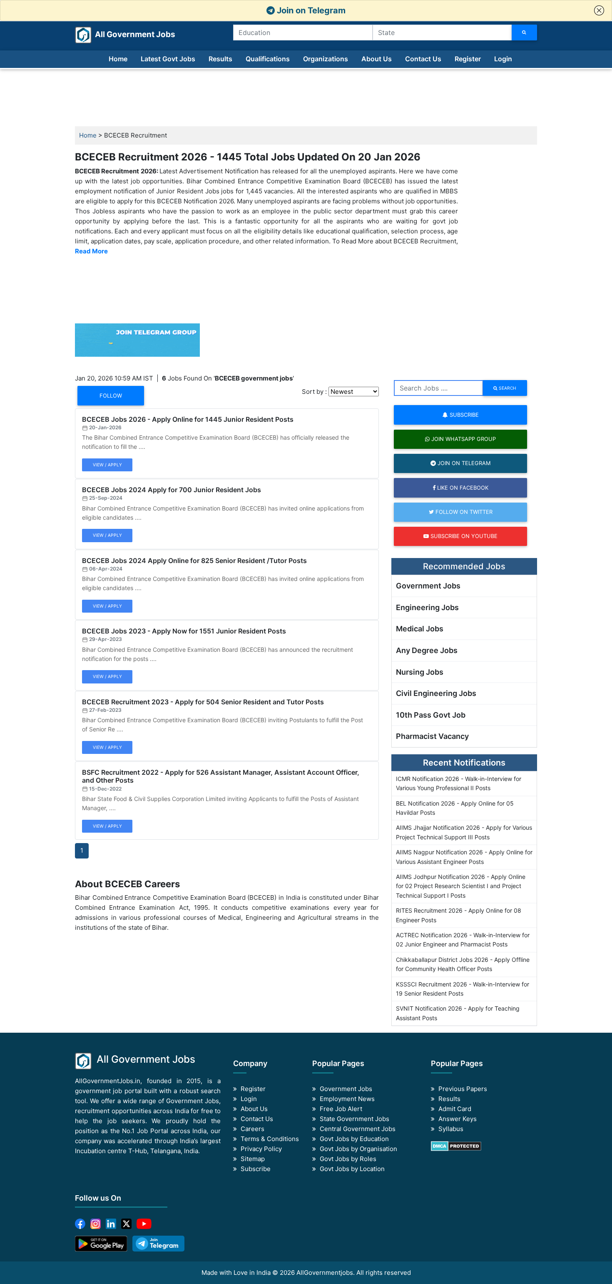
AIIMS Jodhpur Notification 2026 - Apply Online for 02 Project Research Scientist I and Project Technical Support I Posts (460, 886)
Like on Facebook (461, 487)
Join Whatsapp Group (463, 439)
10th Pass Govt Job (430, 715)
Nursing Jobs (419, 672)
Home (118, 59)
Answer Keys (457, 1119)
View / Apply (107, 464)
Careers (252, 1129)
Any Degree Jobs (427, 650)
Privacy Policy (261, 1149)
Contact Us (423, 59)
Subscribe (463, 414)
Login (503, 59)
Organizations (325, 59)
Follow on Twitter (463, 511)
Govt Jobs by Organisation (358, 1149)
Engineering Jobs (427, 607)
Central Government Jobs (358, 1129)
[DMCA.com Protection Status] (456, 1145)
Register (468, 59)
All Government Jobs (125, 34)
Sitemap (253, 1159)
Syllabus (450, 1129)
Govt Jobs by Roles (348, 1159)
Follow (111, 395)
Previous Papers (462, 1089)
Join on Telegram (310, 10)
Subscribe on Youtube (463, 536)
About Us (376, 59)
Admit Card (454, 1109)
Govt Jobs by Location (352, 1169)
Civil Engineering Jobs (436, 693)
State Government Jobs (354, 1119)
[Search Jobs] (524, 32)
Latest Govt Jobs (168, 59)
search (507, 387)
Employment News (347, 1099)
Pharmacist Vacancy (432, 736)
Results (220, 59)
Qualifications (268, 59)
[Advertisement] (306, 98)
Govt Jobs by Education (354, 1139)
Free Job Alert (341, 1109)
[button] (599, 10)
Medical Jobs (419, 628)
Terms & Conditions (270, 1139)
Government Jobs (428, 585)
